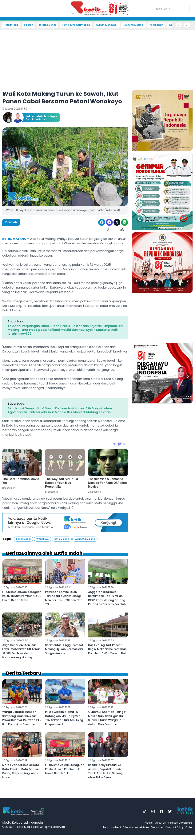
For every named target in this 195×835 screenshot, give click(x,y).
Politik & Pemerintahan (76, 24)
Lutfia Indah (34, 116)
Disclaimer (157, 827)
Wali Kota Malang (85, 539)
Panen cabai (23, 539)
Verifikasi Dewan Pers (180, 822)
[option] (162, 120)
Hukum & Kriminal (106, 24)
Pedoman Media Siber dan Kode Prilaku (126, 827)
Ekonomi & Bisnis (133, 24)
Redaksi (148, 822)
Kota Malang (61, 539)
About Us (160, 822)
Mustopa (50, 116)
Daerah (28, 24)
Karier (188, 827)
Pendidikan (156, 24)
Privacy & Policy (174, 827)
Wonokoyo (42, 539)
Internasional (47, 24)
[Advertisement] (97, 57)
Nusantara (11, 24)
